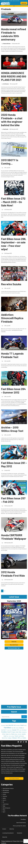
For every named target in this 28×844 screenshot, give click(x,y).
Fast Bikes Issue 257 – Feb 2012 (13, 500)
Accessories (3, 725)
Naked (17, 732)
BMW (12, 725)
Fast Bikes (7, 728)
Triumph (16, 736)
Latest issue (5, 804)
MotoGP (9, 732)
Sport (4, 811)
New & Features (6, 808)
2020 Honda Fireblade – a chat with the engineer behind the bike (11, 120)
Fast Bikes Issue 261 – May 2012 (14, 464)
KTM (18, 730)
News (20, 732)
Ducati (22, 725)
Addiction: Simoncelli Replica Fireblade (12, 318)
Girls (14, 727)
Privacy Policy (16, 841)
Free (12, 727)
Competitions (6, 792)
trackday (12, 736)
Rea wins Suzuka (11, 284)
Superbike (24, 734)
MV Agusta (13, 732)
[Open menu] (14, 6)
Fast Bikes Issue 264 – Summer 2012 (13, 390)
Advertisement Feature (8, 788)
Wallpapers (14, 737)
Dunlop (25, 725)
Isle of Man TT (4, 730)
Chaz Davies (18, 725)
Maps (4, 806)
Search (24, 716)
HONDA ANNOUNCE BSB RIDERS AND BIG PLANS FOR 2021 (13, 76)
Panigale (7, 734)
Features (5, 796)
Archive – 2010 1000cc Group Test (12, 429)
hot (23, 727)
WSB (19, 737)
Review (16, 734)
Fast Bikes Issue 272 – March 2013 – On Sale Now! (13, 202)
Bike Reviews (6, 790)
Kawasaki (14, 730)
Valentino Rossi (4, 737)
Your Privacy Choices (14, 778)
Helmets (17, 727)
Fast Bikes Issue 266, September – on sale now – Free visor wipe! (13, 244)
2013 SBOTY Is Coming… (9, 161)
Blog (10, 725)
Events (4, 794)
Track (10, 736)
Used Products (21, 736)
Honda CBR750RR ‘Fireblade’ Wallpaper (13, 536)
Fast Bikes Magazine (11, 745)
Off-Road (3, 734)
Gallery (4, 798)
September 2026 (14, 601)
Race (10, 734)
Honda (20, 727)
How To (4, 800)
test (7, 736)
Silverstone (19, 734)
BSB (15, 725)
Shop (4, 809)
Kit (3, 802)
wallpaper (10, 737)
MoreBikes (4, 732)
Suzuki (5, 736)
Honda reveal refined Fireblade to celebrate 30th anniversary (13, 34)
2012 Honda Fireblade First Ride (13, 573)
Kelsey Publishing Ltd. (7, 841)
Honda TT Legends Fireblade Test (12, 355)
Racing (12, 734)
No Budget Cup (24, 732)
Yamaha (24, 737)
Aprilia (7, 725)
